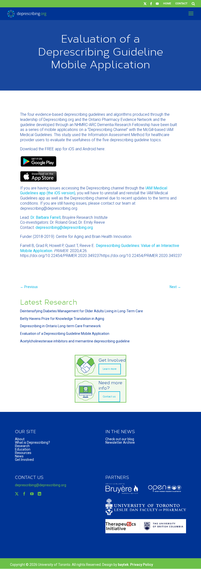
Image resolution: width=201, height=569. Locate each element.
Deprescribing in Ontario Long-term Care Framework (60, 326)
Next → (175, 287)
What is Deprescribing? (32, 442)
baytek (123, 565)
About (20, 439)
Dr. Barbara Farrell (45, 217)
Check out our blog (119, 439)
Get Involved (24, 459)
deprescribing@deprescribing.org (64, 227)
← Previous (29, 287)
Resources (23, 452)
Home (167, 3)
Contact (181, 3)
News (19, 456)
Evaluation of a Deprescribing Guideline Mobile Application (64, 334)
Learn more (110, 369)
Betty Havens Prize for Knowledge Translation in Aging (62, 319)
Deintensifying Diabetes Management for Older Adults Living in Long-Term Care (81, 311)
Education (22, 449)
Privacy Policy (141, 565)
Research (22, 446)
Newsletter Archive (120, 442)
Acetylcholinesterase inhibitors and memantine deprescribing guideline (75, 341)
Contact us (109, 396)
